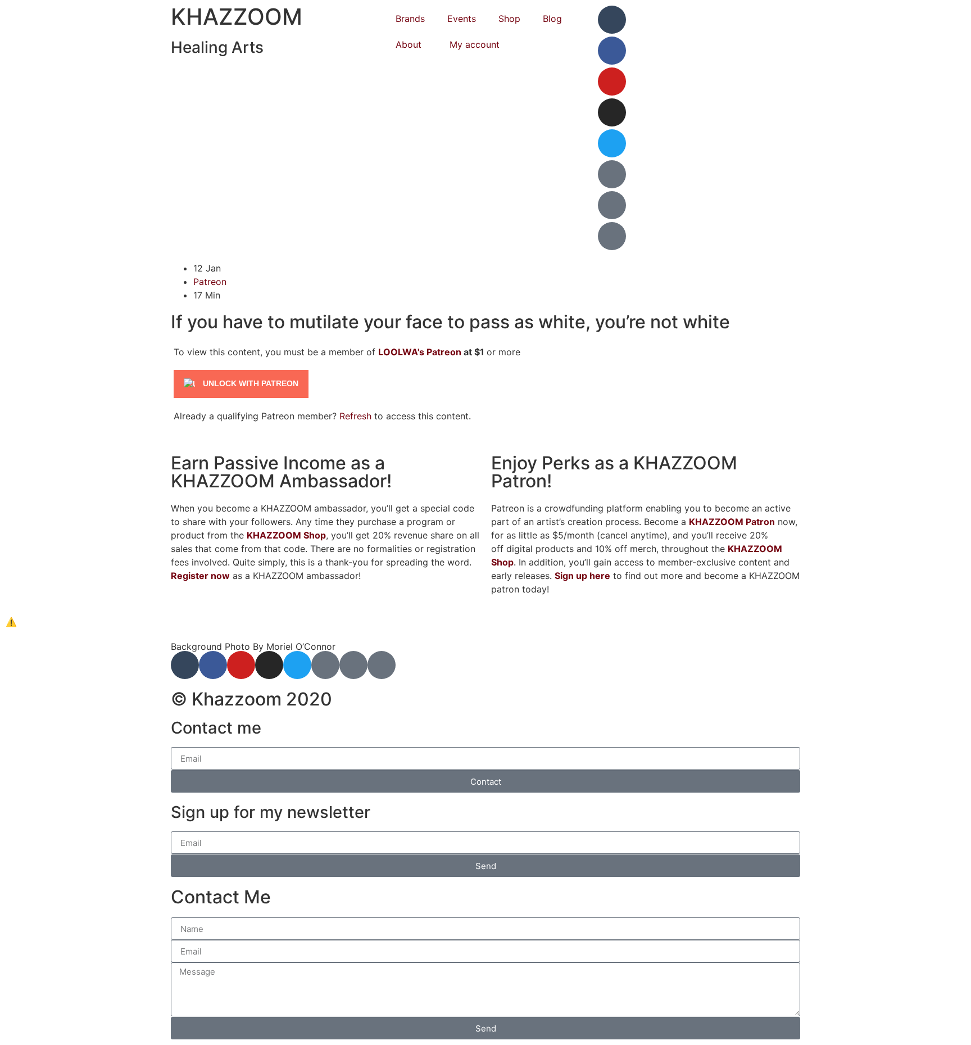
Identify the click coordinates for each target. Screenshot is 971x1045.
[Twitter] (612, 143)
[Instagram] (612, 112)
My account (475, 44)
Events (461, 18)
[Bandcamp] (612, 205)
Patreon (209, 281)
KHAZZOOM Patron (732, 521)
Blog (552, 18)
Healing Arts (217, 47)
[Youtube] (612, 81)
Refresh (355, 416)
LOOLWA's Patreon (419, 352)
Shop (509, 18)
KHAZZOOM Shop (286, 535)
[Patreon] (612, 174)
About (408, 44)
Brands (410, 18)
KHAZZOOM (236, 16)
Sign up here (582, 575)
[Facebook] (612, 51)
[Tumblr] (612, 20)
